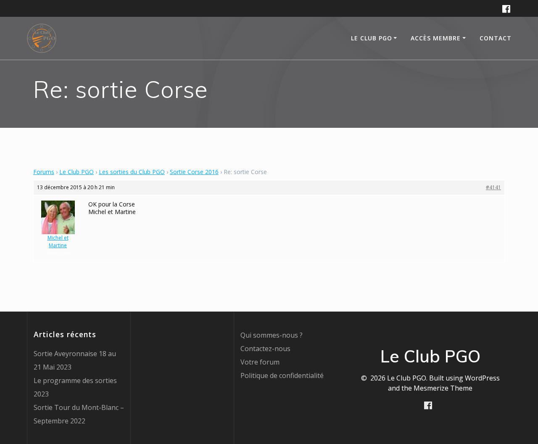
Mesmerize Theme (443, 388)
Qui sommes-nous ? (271, 335)
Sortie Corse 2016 (194, 172)
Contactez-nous (265, 348)
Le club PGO (371, 38)
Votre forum (260, 362)
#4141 (493, 187)
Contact (496, 38)
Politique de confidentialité (282, 375)
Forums (43, 172)
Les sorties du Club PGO (132, 172)
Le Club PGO (76, 172)
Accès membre (436, 38)
